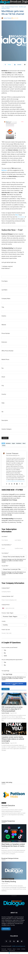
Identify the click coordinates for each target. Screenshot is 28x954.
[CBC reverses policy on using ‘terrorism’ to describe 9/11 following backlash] (14, 699)
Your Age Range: (5, 670)
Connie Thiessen (7, 18)
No (5, 653)
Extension (4, 342)
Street (3, 377)
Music (24, 443)
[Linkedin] (11, 483)
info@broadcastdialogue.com (18, 946)
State (3, 403)
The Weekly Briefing (9, 881)
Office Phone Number (7, 350)
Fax (3, 368)
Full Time (4, 802)
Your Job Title (5, 565)
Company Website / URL (8, 596)
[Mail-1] (21, 941)
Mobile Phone (5, 359)
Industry (4, 316)
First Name (5, 281)
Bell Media (8, 443)
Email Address (6, 268)
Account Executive (8, 805)
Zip (2, 411)
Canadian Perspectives (8, 821)
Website (4, 324)
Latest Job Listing (7, 782)
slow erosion (21, 217)
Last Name (4, 290)
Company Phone (5, 604)
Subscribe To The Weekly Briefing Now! (14, 684)
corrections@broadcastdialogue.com (15, 481)
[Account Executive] (14, 795)
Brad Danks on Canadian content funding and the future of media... (13, 845)
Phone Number (6, 333)
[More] (24, 64)
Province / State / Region (7, 613)
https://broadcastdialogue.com (12, 455)
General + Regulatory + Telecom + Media (10, 704)
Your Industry (5, 553)
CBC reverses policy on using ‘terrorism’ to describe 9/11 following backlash (12, 709)
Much (17, 215)
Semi (5, 656)
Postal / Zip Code (6, 629)
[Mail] (14, 483)
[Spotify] (16, 483)
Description (5, 420)
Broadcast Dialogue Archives (11, 6)
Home (3, 6)
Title (3, 307)
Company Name (6, 298)
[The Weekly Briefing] (14, 871)
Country (4, 394)
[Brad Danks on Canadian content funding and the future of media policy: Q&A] (14, 833)
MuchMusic (18, 443)
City (3, 385)
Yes (5, 650)
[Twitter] (19, 483)
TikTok (3, 445)
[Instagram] (9, 483)
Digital (13, 443)
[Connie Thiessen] (3, 18)
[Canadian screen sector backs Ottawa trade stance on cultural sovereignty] (14, 729)
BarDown (4, 170)
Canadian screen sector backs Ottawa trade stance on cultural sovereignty (13, 739)
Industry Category (6, 429)
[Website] (22, 483)
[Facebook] (6, 483)
